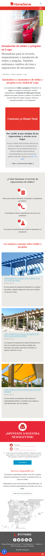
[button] (4, 552)
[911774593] (15, 535)
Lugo (25, 74)
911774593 (24, 534)
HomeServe (6, 74)
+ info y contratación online (22, 163)
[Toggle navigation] (40, 8)
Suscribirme (22, 462)
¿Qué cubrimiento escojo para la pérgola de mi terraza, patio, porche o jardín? (21, 335)
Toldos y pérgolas (16, 74)
